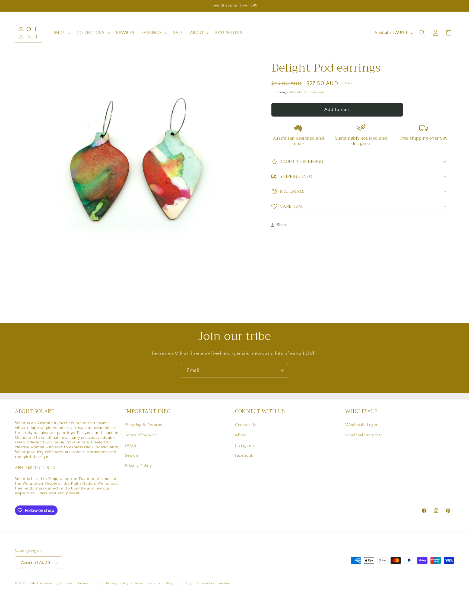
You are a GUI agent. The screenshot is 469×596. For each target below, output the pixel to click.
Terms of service (147, 583)
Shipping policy (179, 583)
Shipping (278, 92)
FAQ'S (130, 445)
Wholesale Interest (363, 435)
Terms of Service (141, 435)
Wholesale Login (361, 425)
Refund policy (89, 583)
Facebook (244, 455)
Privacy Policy (138, 465)
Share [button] (282, 225)
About (241, 435)
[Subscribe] (281, 371)
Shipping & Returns (143, 425)
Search (131, 455)
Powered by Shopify (56, 583)
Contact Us (245, 425)
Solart (34, 583)
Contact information (213, 583)
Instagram (244, 445)
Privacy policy (117, 583)
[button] (61, 33)
